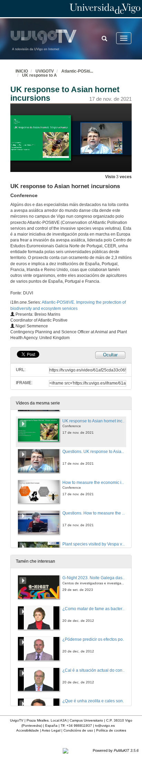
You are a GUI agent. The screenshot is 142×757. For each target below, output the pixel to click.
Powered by (116, 750)
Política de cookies (111, 730)
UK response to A (39, 75)
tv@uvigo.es (105, 725)
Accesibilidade (27, 730)
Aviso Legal (51, 730)
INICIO (22, 71)
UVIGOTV (45, 71)
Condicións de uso (78, 730)
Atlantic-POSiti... (77, 71)
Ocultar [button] (110, 354)
